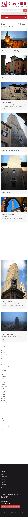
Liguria (2, 408)
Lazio (2, 406)
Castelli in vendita (4, 484)
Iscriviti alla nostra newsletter (11, 506)
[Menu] (25, 13)
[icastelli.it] (14, 4)
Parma (2, 380)
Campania (3, 400)
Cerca (25, 10)
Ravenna (3, 384)
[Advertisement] (14, 238)
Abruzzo (3, 394)
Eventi (2, 477)
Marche (2, 412)
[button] (3, 39)
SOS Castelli (3, 482)
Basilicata (3, 396)
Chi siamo (3, 486)
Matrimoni (3, 479)
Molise (2, 414)
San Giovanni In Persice (6, 366)
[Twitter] (5, 497)
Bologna (3, 372)
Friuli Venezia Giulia (5, 404)
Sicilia (2, 422)
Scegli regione (5, 17)
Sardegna (3, 420)
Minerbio (3, 362)
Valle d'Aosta (4, 430)
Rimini (2, 388)
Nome (25, 29)
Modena (2, 378)
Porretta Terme (4, 364)
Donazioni (14, 8)
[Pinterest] (7, 497)
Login (2, 8)
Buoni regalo (3, 481)
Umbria (2, 428)
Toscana (2, 424)
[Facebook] (2, 497)
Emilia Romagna (4, 402)
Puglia (2, 418)
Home (4, 14)
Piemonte (3, 416)
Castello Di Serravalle (5, 355)
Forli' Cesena (4, 376)
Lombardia (3, 410)
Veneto (2, 432)
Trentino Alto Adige (5, 426)
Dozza (2, 358)
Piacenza (3, 382)
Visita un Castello (4, 476)
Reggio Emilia (4, 386)
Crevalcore (3, 356)
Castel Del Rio (4, 353)
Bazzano (3, 349)
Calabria (3, 398)
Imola (2, 360)
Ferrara (2, 374)
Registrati (7, 8)
